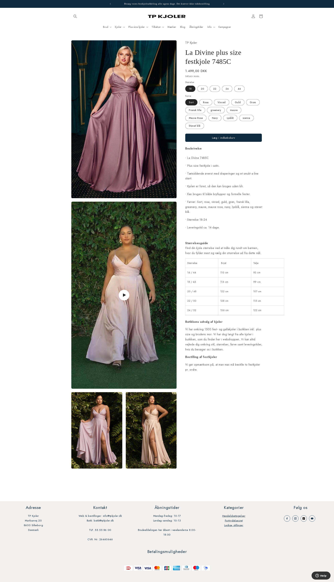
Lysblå (230, 118)
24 (227, 88)
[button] (75, 16)
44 (239, 88)
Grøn (253, 102)
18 (190, 88)
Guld (238, 102)
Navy (215, 118)
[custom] (287, 518)
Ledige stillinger (233, 525)
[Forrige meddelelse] (110, 4)
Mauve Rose (196, 118)
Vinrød (222, 102)
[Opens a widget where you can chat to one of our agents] (321, 576)
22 (214, 88)
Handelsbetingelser (233, 516)
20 (202, 88)
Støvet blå (194, 126)
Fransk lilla (195, 110)
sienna (246, 118)
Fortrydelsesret (234, 520)
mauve (234, 110)
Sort (191, 102)
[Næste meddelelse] (224, 4)
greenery (216, 110)
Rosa (206, 102)
